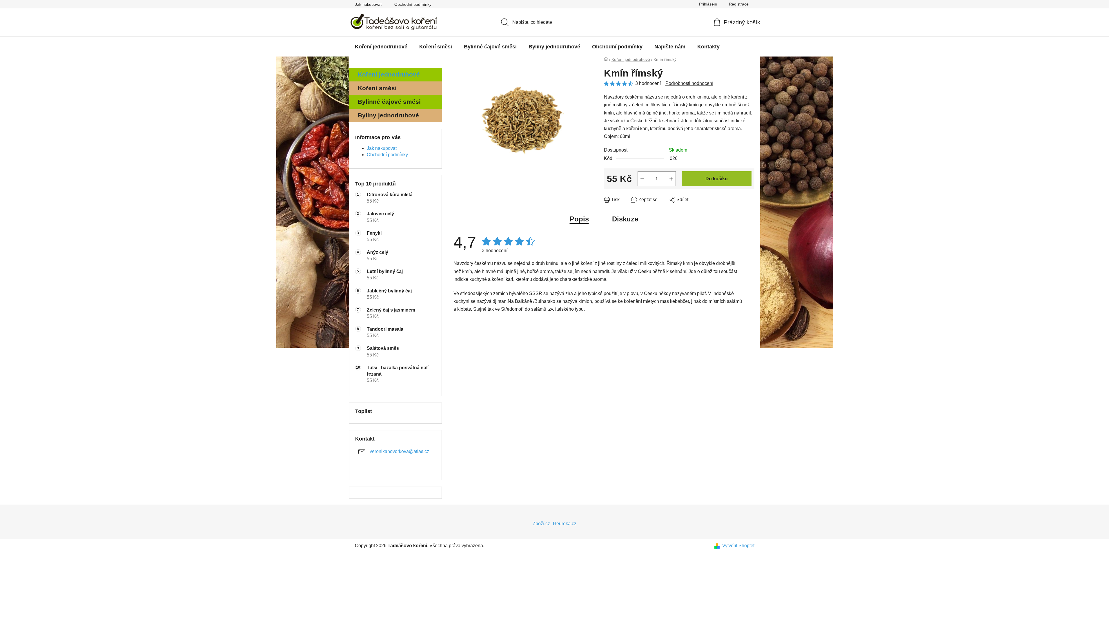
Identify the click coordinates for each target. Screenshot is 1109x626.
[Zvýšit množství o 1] (671, 179)
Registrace (739, 4)
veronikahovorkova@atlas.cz (399, 451)
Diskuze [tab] (625, 219)
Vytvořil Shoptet (738, 545)
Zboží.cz (541, 523)
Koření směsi (377, 88)
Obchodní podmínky (412, 4)
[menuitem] (381, 47)
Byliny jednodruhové (388, 115)
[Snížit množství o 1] (642, 179)
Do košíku (716, 178)
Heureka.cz (564, 523)
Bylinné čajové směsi (389, 101)
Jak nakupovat (368, 4)
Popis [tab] (579, 219)
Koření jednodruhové (389, 74)
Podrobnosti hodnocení (689, 83)
